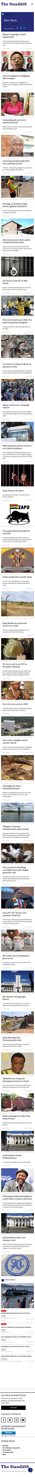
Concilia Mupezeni (17, 1361)
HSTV (4, 1454)
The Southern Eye (8, 1452)
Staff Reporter (6, 1332)
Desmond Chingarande (8, 1342)
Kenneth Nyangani (7, 1351)
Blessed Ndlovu (6, 1361)
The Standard (7, 1450)
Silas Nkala (7, 48)
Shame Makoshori (7, 1318)
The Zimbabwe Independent (11, 1448)
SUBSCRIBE (13, 1408)
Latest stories (9, 1280)
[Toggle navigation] (32, 4)
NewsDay (5, 1446)
